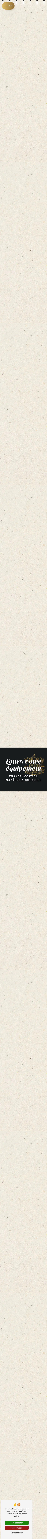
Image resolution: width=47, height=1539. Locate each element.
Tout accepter (17, 1522)
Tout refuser (16, 1528)
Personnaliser (17, 1532)
